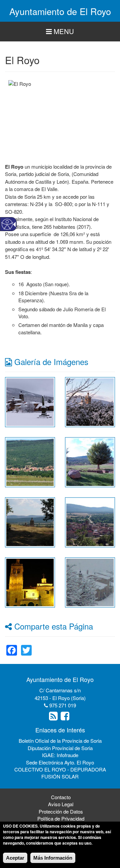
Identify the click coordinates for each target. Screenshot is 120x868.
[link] (30, 401)
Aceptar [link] (15, 858)
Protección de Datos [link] (61, 811)
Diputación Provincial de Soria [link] (60, 747)
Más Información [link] (52, 858)
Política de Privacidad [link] (60, 818)
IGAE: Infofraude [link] (60, 754)
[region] (60, 31)
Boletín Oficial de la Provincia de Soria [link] (60, 740)
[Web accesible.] (7, 224)
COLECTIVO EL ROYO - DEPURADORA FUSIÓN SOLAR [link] (60, 773)
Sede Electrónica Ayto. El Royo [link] (60, 762)
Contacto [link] (61, 797)
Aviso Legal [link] (60, 804)
